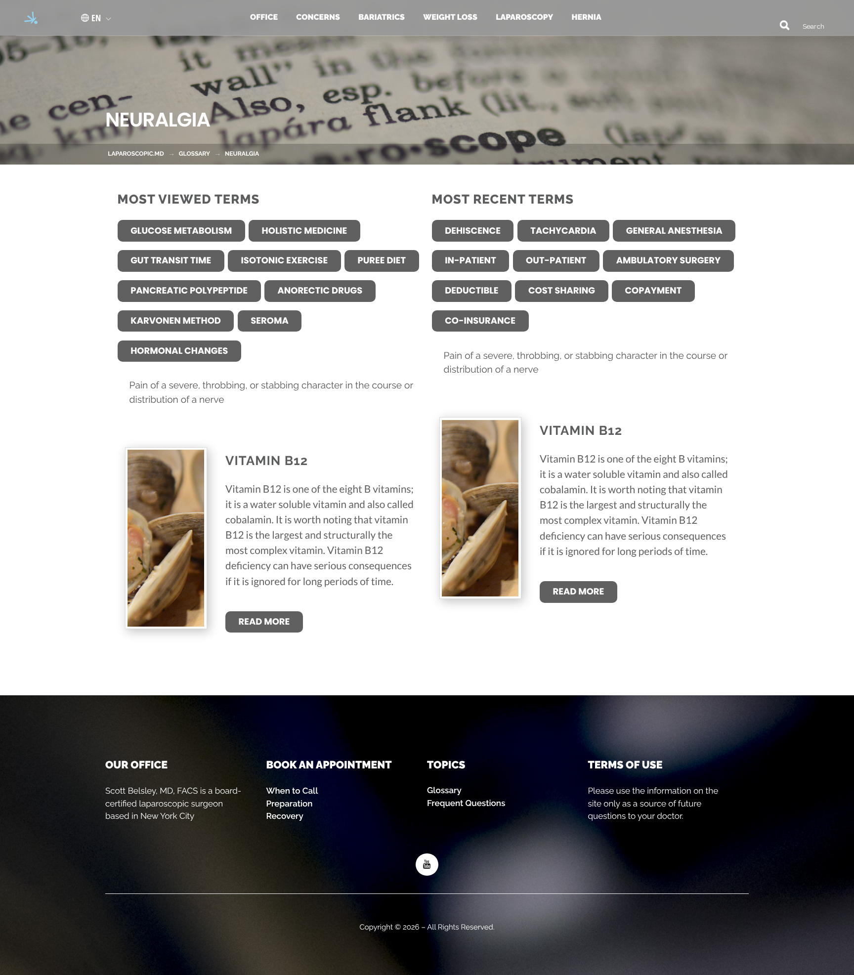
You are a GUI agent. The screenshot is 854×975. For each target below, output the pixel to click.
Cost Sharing (561, 291)
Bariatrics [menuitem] (381, 17)
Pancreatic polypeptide (189, 291)
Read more (264, 622)
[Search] (780, 24)
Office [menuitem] (264, 17)
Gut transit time (170, 260)
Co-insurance (480, 321)
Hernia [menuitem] (586, 17)
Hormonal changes (179, 351)
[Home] (28, 17)
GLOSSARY (194, 153)
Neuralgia (242, 153)
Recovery (284, 816)
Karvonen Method (175, 321)
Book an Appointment (329, 765)
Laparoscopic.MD (136, 153)
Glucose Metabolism (181, 231)
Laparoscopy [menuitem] (524, 17)
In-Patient (470, 260)
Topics (446, 765)
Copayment (653, 291)
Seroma (269, 321)
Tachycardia (563, 231)
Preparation (289, 803)
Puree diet (381, 260)
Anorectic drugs (319, 291)
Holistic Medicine (304, 231)
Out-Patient (556, 260)
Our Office (136, 765)
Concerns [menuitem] (318, 17)
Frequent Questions (466, 803)
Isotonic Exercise (284, 260)
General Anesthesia (674, 231)
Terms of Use (625, 765)
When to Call (292, 791)
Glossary (444, 790)
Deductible (471, 291)
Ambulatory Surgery (668, 260)
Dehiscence (473, 231)
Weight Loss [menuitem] (450, 17)
